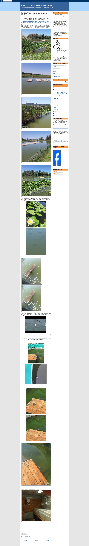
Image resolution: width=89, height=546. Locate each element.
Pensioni (54, 69)
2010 (55, 111)
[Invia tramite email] (21, 534)
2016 (55, 100)
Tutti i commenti (58, 173)
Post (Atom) (27, 542)
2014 (55, 103)
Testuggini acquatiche (27, 536)
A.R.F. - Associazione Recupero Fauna (37, 6)
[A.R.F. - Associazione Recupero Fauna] (57, 165)
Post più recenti (24, 540)
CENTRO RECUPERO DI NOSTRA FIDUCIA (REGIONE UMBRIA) (34, 14)
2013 (55, 105)
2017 (55, 98)
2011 (55, 109)
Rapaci (54, 71)
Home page (36, 540)
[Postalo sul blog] (22, 534)
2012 (55, 107)
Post (56, 171)
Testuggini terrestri (56, 76)
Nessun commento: (44, 532)
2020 (55, 89)
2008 (55, 115)
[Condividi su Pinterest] (26, 534)
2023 (55, 87)
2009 (55, 113)
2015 (55, 102)
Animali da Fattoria (56, 68)
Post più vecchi (48, 540)
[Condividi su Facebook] (25, 534)
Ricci (54, 73)
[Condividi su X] (23, 534)
